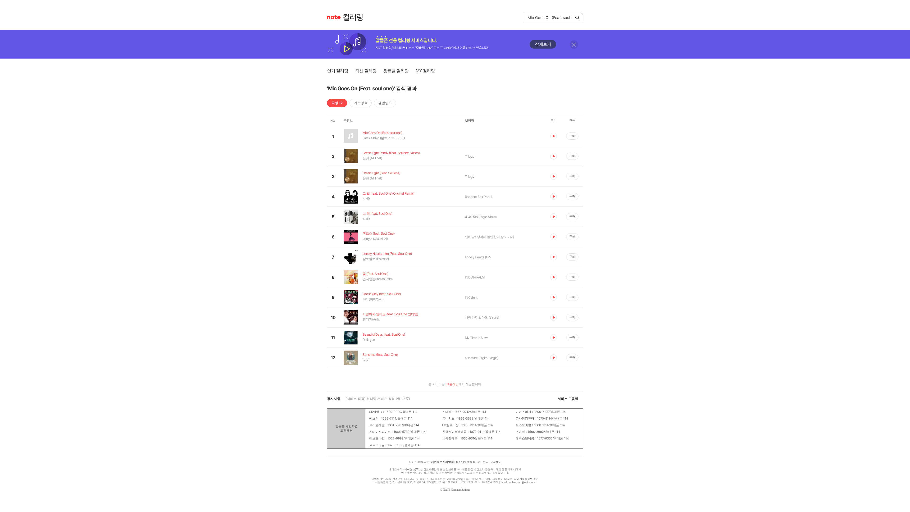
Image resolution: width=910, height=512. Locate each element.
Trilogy (469, 156)
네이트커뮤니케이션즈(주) (404, 469)
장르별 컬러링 (396, 70)
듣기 (553, 136)
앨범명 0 (384, 103)
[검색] (577, 17)
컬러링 (355, 17)
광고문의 (482, 462)
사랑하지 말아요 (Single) (482, 317)
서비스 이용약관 (419, 462)
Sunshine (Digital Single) (481, 358)
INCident (471, 297)
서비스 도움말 (568, 399)
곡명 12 (337, 103)
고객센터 (495, 462)
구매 (572, 136)
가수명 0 (360, 103)
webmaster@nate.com (522, 482)
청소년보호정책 (465, 462)
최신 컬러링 (365, 70)
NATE (334, 17)
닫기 (574, 44)
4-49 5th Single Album (480, 217)
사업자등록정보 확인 (526, 478)
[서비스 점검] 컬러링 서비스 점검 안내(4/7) (378, 399)
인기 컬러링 (337, 70)
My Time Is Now (476, 338)
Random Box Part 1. (478, 197)
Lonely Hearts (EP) (478, 257)
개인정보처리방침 (442, 462)
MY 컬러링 (425, 70)
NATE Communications (456, 489)
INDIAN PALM (474, 277)
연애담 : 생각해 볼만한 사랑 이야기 (489, 237)
